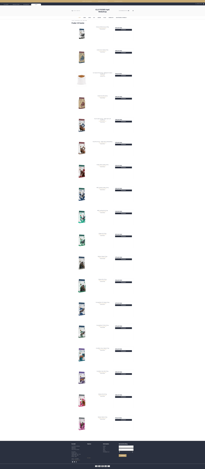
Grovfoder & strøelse (121, 17)
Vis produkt (123, 29)
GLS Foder (88, 447)
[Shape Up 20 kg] (81, 242)
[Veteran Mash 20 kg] (81, 426)
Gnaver (99, 17)
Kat (94, 17)
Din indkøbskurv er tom (123, 10)
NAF (88, 454)
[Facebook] (73, 462)
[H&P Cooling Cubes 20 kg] (81, 196)
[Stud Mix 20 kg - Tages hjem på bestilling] (81, 150)
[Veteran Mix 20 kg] (81, 403)
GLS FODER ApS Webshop (102, 11)
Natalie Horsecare (90, 456)
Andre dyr (111, 17)
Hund (89, 17)
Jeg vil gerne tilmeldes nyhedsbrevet (127, 451)
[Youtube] (75, 462)
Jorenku (88, 451)
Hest (80, 17)
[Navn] (126, 446)
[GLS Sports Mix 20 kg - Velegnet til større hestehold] (81, 81)
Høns (84, 17)
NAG (88, 455)
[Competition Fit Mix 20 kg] (81, 334)
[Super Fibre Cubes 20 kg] (81, 173)
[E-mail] (126, 449)
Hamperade (89, 448)
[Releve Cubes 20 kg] (81, 265)
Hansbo (88, 449)
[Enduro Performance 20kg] (81, 36)
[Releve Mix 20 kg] (81, 288)
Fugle (104, 17)
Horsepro (88, 450)
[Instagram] (76, 462)
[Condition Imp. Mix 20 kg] (81, 380)
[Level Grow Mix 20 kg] (81, 104)
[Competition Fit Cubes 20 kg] (81, 311)
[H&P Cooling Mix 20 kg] (81, 219)
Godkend (122, 455)
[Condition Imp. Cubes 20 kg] (81, 357)
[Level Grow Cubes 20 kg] (81, 58)
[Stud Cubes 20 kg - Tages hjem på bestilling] (81, 127)
